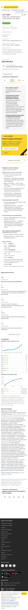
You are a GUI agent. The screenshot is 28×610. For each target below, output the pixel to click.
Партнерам (4, 556)
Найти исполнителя (5, 542)
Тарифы (3, 544)
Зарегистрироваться (10, 148)
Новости (3, 552)
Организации (4, 535)
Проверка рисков (7, 74)
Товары (3, 540)
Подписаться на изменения (11, 7)
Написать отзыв (6, 10)
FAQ (2, 548)
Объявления (4, 538)
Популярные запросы (6, 550)
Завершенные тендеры (7, 525)
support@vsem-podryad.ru (9, 585)
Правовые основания (6, 554)
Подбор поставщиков (6, 533)
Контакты (3, 558)
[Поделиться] (25, 15)
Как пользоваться (5, 546)
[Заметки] (22, 15)
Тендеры (3, 527)
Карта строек (4, 531)
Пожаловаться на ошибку (17, 10)
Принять (24, 593)
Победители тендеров (6, 523)
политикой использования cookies (9, 603)
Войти (6, 153)
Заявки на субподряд (6, 529)
